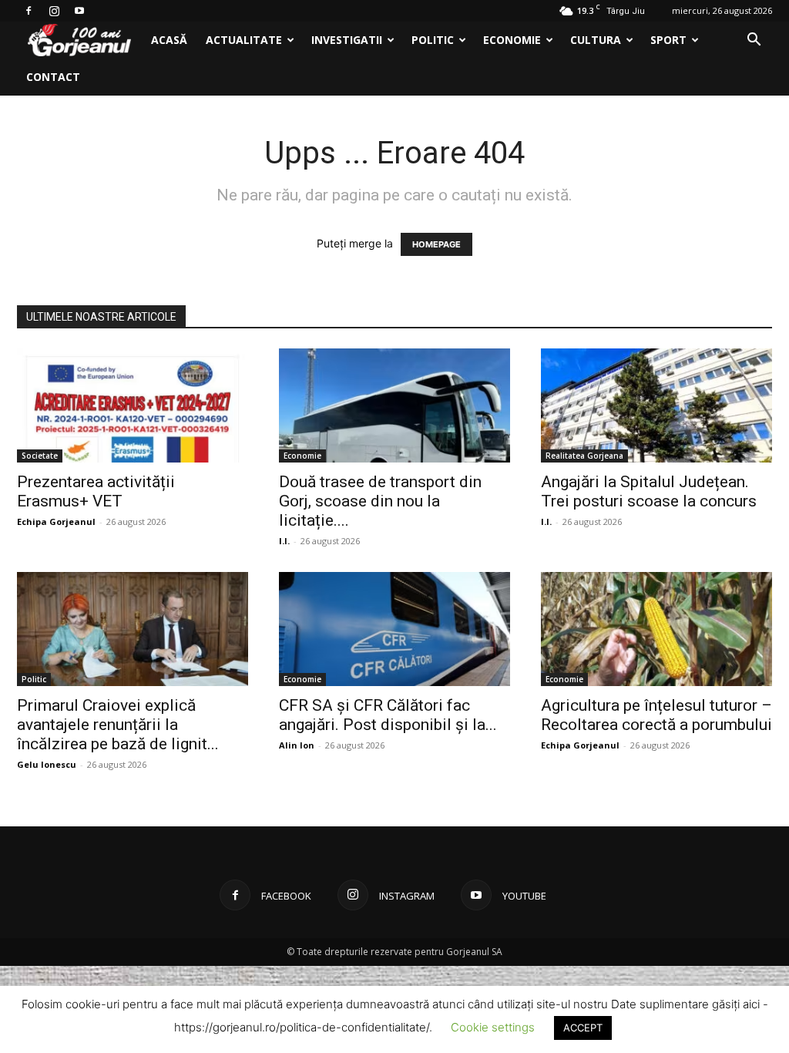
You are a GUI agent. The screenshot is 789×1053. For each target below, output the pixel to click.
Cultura (595, 39)
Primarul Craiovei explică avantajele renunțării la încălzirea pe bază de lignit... (118, 724)
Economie (512, 39)
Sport (668, 39)
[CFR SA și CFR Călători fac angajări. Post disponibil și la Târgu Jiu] (394, 629)
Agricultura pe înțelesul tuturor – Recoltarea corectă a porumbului (656, 715)
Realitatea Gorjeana (584, 455)
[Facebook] (28, 11)
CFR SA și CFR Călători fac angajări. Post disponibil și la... (388, 715)
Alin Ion (296, 745)
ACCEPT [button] (583, 1027)
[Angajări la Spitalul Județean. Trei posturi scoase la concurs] (656, 405)
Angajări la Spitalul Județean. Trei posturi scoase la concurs (649, 491)
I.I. (284, 541)
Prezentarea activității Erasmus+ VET (96, 491)
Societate (40, 455)
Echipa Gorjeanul (56, 521)
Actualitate (244, 39)
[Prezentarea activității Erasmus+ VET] (132, 405)
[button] (753, 41)
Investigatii (346, 39)
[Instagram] (53, 11)
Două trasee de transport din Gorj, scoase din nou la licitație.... (380, 501)
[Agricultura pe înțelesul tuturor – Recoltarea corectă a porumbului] (656, 629)
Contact (53, 76)
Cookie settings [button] (493, 1027)
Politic (432, 39)
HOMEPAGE (436, 244)
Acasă (169, 39)
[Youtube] (79, 11)
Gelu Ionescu (46, 764)
